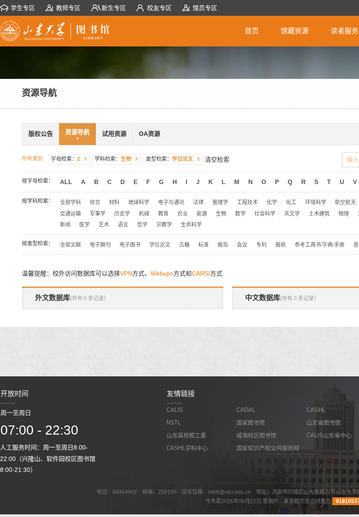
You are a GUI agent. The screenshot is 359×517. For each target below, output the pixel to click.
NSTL (173, 422)
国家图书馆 (250, 422)
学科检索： (116, 159)
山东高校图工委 (186, 435)
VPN (126, 273)
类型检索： (173, 159)
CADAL (245, 410)
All (66, 181)
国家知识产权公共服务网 (267, 448)
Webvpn (162, 273)
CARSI (201, 273)
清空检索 (217, 159)
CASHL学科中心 (187, 448)
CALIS (174, 410)
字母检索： (69, 159)
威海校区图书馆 (256, 435)
